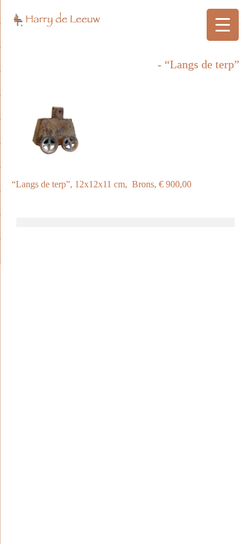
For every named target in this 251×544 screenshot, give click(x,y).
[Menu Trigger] (223, 25)
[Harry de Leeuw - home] (125, 23)
